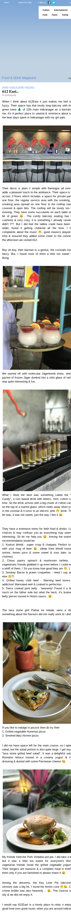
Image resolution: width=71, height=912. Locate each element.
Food (45, 15)
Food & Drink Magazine (19, 78)
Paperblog (18, 12)
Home (6, 2)
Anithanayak (10, 95)
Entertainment (61, 10)
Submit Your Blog (25, 2)
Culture (46, 10)
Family (65, 15)
